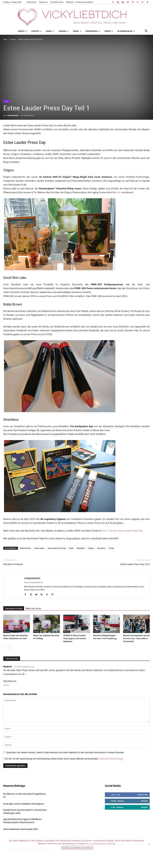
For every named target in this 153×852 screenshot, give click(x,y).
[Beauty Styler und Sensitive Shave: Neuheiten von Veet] (16, 624)
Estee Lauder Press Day (57, 548)
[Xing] (147, 2)
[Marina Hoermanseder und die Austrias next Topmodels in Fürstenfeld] (136, 624)
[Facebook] (113, 2)
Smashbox (101, 548)
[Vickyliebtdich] (76, 16)
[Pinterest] (132, 2)
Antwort (6, 685)
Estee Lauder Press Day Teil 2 (135, 564)
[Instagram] (118, 2)
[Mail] (128, 2)
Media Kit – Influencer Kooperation (79, 2)
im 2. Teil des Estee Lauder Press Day (122, 530)
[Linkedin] (123, 2)
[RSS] (42, 594)
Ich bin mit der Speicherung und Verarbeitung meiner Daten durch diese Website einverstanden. (64, 758)
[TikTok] (137, 2)
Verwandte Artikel (13, 608)
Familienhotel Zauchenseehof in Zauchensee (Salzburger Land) (25, 811)
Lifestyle (35, 31)
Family (49, 31)
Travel (76, 31)
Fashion (62, 31)
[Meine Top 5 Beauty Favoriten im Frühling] (46, 624)
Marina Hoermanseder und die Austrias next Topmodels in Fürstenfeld (136, 638)
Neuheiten (81, 548)
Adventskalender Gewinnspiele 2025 (20, 829)
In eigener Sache (124, 31)
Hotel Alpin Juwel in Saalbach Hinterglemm (23, 804)
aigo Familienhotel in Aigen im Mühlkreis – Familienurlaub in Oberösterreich (23, 821)
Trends (111, 548)
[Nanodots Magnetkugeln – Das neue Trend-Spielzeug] (106, 624)
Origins (91, 548)
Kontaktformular (57, 2)
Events (108, 31)
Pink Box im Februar (13, 564)
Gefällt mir (142, 795)
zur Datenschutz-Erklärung (102, 843)
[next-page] (10, 647)
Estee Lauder (39, 548)
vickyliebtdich (13, 115)
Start (5, 39)
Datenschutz (31, 2)
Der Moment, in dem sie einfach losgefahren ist (24, 795)
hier (119, 192)
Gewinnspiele (92, 31)
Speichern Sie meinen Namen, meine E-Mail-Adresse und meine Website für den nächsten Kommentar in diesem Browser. (65, 752)
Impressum (43, 2)
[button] (146, 31)
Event (71, 548)
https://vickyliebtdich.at (33, 582)
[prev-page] (5, 647)
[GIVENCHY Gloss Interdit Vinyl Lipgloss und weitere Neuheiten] (76, 624)
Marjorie (7, 666)
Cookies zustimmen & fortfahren (77, 848)
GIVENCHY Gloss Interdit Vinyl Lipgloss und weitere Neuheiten (74, 638)
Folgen (144, 801)
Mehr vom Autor (33, 608)
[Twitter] (142, 2)
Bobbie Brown (25, 548)
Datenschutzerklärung (110, 758)
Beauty (21, 31)
